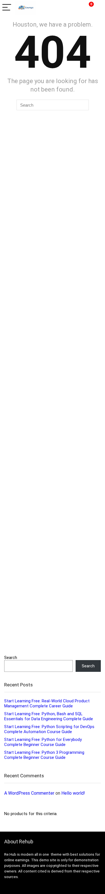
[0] (87, 7)
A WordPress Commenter (29, 793)
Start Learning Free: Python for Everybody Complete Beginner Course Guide (43, 742)
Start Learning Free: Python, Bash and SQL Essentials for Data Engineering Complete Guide (48, 716)
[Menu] (6, 7)
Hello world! (73, 793)
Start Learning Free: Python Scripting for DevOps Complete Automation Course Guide (49, 729)
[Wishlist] (98, 7)
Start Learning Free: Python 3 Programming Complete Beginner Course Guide (44, 755)
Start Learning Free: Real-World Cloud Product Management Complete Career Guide (47, 703)
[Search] (74, 7)
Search (10, 657)
